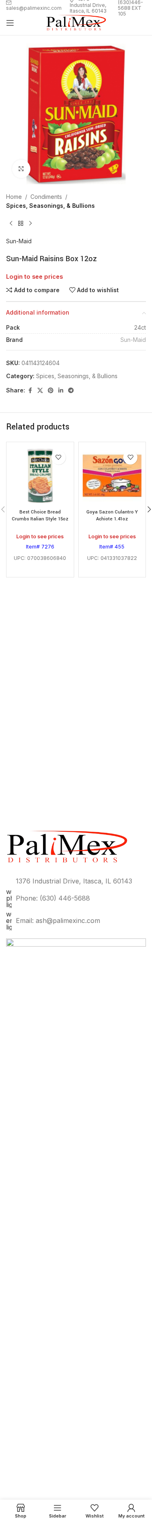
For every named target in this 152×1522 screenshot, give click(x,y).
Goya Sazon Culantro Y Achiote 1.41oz (112, 516)
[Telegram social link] (71, 390)
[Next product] (30, 224)
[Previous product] (11, 224)
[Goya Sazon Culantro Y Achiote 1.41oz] (112, 476)
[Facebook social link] (30, 390)
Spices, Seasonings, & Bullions (50, 205)
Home (14, 196)
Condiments (46, 196)
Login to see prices (34, 276)
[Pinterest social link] (50, 390)
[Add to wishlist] (58, 457)
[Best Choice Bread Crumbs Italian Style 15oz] (40, 476)
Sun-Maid (19, 241)
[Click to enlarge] (21, 169)
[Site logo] (76, 22)
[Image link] (76, 1243)
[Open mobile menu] (10, 23)
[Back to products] (21, 224)
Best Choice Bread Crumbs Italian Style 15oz (40, 516)
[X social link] (40, 390)
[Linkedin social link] (61, 390)
